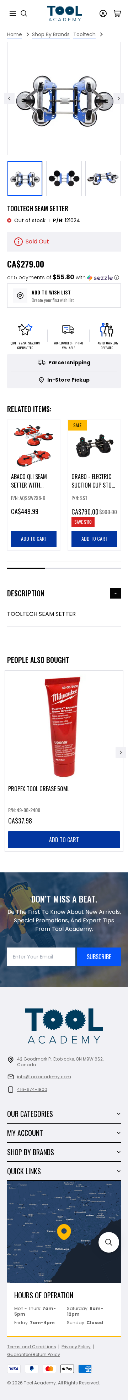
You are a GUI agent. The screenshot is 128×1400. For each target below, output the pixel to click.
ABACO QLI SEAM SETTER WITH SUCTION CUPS (29, 485)
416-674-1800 (32, 1089)
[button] (63, 277)
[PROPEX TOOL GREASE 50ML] (64, 761)
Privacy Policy (76, 1347)
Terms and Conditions (31, 1347)
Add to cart (64, 840)
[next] (121, 752)
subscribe (99, 956)
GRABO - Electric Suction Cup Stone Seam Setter (94, 485)
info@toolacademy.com (44, 1077)
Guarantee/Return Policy (33, 1354)
